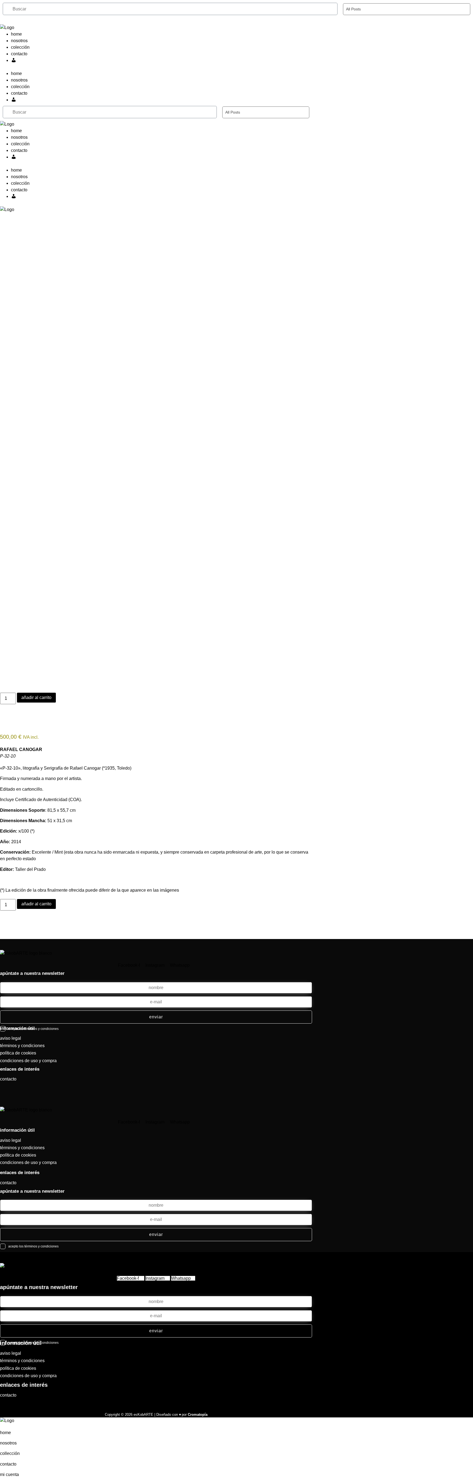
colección (20, 47)
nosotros (19, 40)
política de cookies (18, 1053)
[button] (156, 67)
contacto (19, 53)
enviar (156, 1017)
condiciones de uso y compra (28, 1060)
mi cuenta (9, 1474)
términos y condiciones (22, 1045)
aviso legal (10, 1038)
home (16, 34)
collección (10, 1453)
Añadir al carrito (36, 697)
